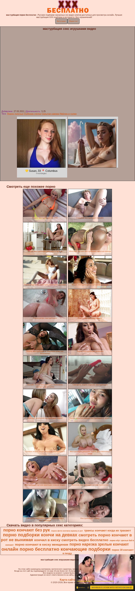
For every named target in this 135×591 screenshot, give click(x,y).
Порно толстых (15, 114)
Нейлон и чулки (68, 114)
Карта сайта (67, 579)
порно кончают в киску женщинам (41, 544)
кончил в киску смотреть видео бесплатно (71, 540)
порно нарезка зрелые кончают (99, 544)
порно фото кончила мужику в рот (67, 531)
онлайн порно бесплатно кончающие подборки (55, 549)
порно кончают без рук (26, 530)
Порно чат (73, 21)
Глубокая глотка (32, 114)
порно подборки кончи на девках (40, 534)
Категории (61, 21)
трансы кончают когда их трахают (107, 530)
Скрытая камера (50, 114)
